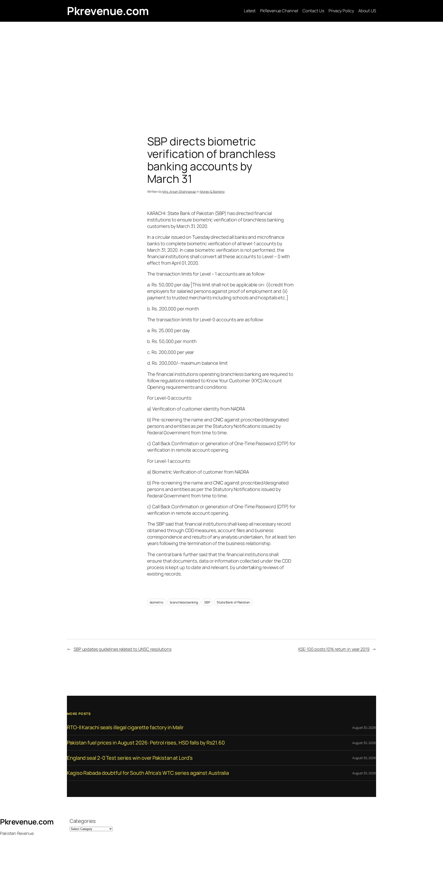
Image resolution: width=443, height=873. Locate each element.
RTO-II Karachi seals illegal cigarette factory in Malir (125, 727)
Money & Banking (212, 191)
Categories (83, 821)
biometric (157, 602)
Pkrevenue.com (108, 10)
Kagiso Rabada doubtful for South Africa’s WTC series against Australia (148, 773)
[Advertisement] (221, 70)
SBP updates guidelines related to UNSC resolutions (122, 649)
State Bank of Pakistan (233, 602)
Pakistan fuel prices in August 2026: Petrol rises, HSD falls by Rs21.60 (146, 743)
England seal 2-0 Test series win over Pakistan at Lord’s (129, 758)
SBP (207, 602)
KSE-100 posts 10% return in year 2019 (333, 649)
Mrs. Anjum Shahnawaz (179, 191)
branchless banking (184, 602)
